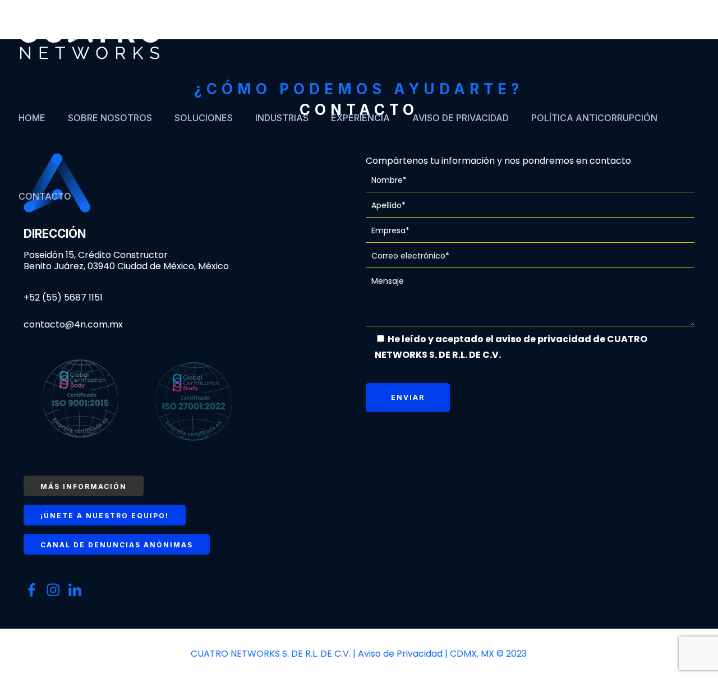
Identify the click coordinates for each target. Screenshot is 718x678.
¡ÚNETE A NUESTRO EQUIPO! (104, 515)
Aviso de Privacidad (401, 653)
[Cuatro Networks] (90, 39)
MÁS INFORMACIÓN (83, 486)
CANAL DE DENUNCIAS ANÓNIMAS (116, 545)
